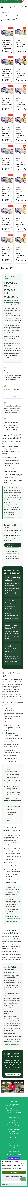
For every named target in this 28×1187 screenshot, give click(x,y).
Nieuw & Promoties (14, 1145)
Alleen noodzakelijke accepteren (14, 1176)
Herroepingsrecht (14, 1131)
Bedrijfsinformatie (14, 1123)
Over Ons (14, 1121)
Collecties (8, 15)
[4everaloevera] (14, 7)
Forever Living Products (14, 1141)
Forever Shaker (13, 919)
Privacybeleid (5, 1184)
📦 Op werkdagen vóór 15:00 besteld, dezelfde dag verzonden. (14, 1)
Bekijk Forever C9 (13, 1074)
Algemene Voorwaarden (14, 1129)
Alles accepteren (14, 1172)
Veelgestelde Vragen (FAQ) (14, 1143)
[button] (25, 6)
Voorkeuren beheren (14, 1180)
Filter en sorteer (10, 20)
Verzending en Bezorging (14, 1125)
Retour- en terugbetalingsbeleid (14, 1127)
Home (2, 15)
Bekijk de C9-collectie (10, 545)
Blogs (14, 1147)
